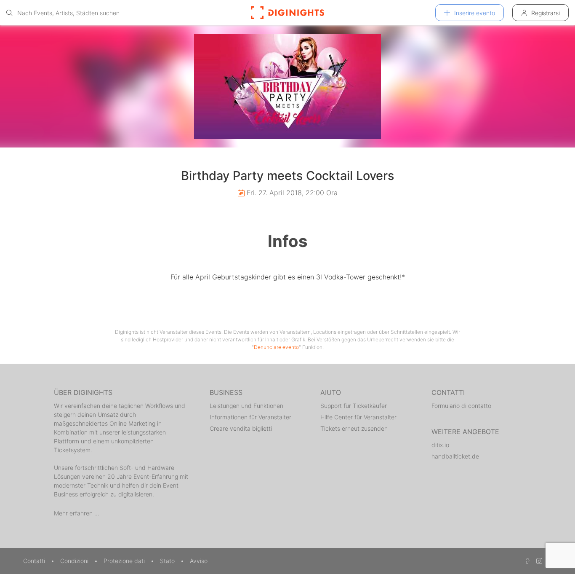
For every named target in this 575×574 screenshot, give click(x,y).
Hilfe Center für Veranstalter (358, 417)
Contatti (35, 560)
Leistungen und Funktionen (246, 405)
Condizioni (75, 560)
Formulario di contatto (461, 405)
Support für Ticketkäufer (353, 405)
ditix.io (440, 444)
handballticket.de (455, 456)
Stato (168, 560)
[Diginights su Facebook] (526, 560)
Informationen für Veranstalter (250, 417)
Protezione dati (125, 560)
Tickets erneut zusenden (354, 428)
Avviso (199, 560)
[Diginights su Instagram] (538, 560)
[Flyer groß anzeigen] (287, 86)
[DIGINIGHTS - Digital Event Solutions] (287, 12)
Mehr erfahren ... (76, 513)
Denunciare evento (276, 347)
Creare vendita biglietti (241, 428)
